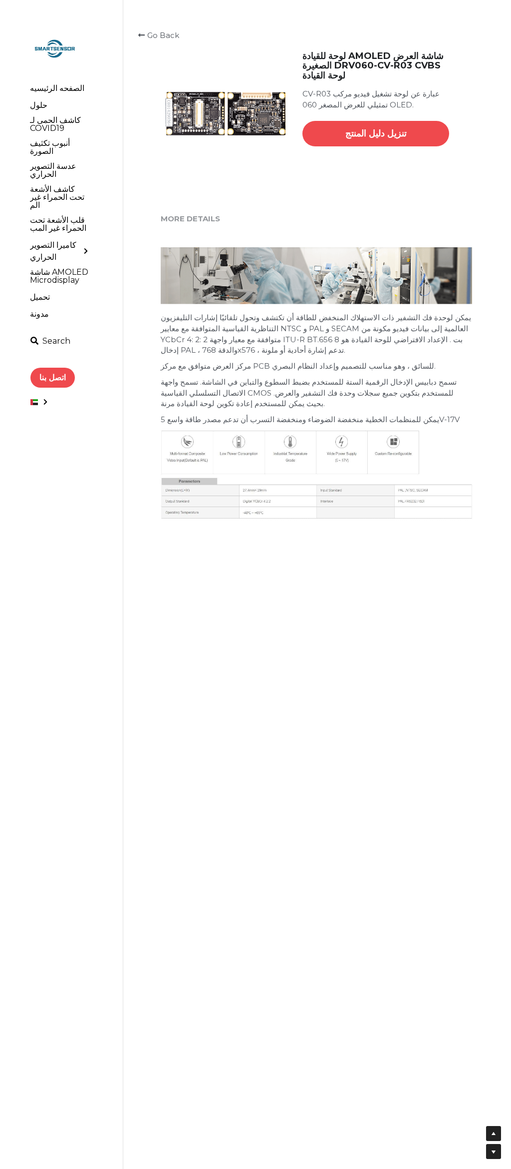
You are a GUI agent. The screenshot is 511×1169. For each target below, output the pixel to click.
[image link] (55, 47)
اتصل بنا (52, 377)
